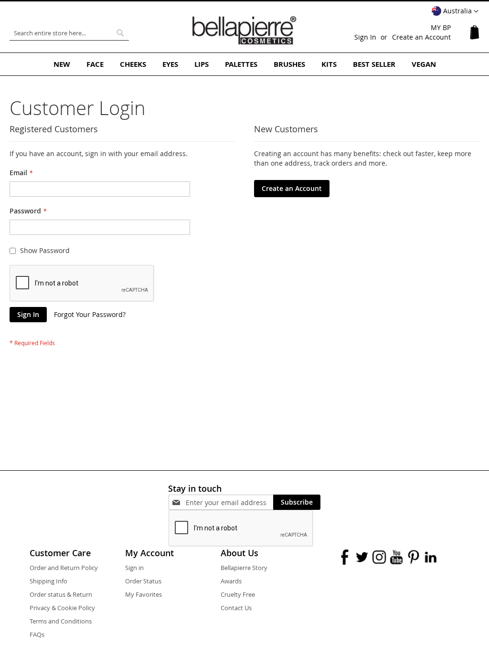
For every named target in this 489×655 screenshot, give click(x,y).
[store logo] (244, 30)
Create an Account (421, 37)
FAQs (37, 634)
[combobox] (69, 33)
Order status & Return (61, 594)
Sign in (134, 567)
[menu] (244, 64)
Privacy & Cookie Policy (62, 607)
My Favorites (143, 594)
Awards (231, 581)
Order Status (143, 581)
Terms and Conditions (61, 621)
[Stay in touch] (229, 502)
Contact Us (236, 607)
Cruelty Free (238, 594)
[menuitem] (62, 64)
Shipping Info (48, 581)
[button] (455, 11)
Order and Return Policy (64, 567)
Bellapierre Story (244, 567)
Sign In (365, 37)
